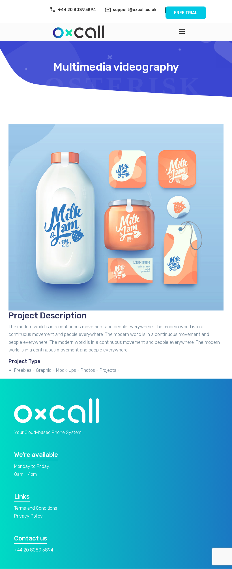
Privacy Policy (28, 516)
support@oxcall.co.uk (134, 9)
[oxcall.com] (78, 31)
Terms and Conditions (35, 508)
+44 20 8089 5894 (77, 9)
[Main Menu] (182, 31)
